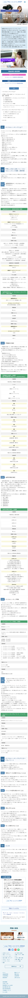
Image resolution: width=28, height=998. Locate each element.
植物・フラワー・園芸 (19, 954)
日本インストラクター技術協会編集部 (13, 879)
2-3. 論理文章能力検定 (7, 101)
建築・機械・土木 (18, 959)
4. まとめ (4, 120)
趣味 (4, 962)
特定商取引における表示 (8, 985)
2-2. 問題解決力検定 (7, 99)
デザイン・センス (6, 959)
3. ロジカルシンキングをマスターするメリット (13, 109)
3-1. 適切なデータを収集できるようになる (12, 111)
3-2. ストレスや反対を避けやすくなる (11, 113)
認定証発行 (5, 977)
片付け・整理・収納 (19, 957)
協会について (17, 972)
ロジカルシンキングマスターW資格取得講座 (14, 83)
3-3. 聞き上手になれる (7, 115)
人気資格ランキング (7, 990)
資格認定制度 (5, 974)
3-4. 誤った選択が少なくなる (9, 117)
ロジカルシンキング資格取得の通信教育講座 (14, 77)
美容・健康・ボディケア (7, 957)
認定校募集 (5, 981)
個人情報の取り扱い (7, 987)
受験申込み (14, 966)
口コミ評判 (5, 992)
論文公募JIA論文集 (6, 988)
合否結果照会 (5, 975)
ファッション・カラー (7, 956)
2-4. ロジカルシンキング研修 (9, 103)
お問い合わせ (17, 977)
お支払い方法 (5, 983)
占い (16, 956)
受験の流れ (16, 974)
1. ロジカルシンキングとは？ (9, 91)
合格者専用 (16, 975)
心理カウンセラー (6, 953)
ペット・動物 (18, 960)
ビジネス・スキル (6, 960)
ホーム (4, 972)
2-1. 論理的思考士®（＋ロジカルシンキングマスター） (14, 98)
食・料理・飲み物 (18, 953)
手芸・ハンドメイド (6, 954)
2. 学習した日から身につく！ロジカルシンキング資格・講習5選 (13, 95)
